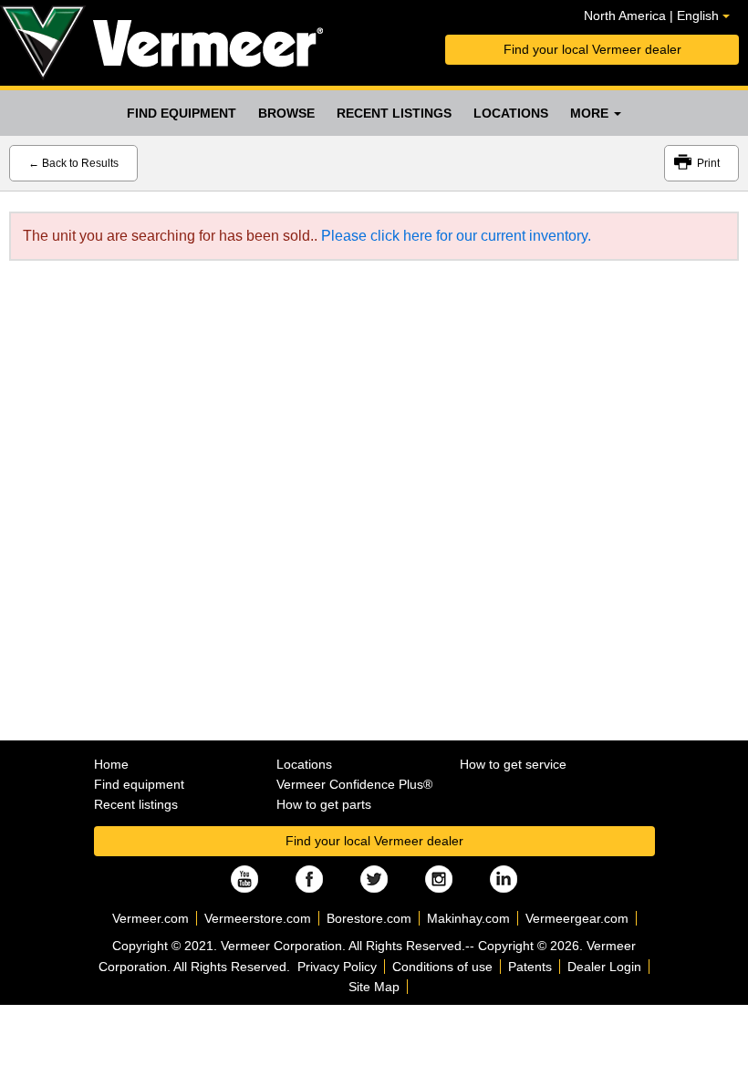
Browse (286, 113)
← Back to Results (73, 163)
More (591, 113)
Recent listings (394, 113)
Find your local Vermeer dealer (592, 49)
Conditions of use (442, 966)
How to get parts (323, 804)
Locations (510, 113)
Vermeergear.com (577, 918)
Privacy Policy (337, 966)
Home (111, 764)
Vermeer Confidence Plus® (354, 784)
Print (708, 163)
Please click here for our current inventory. (456, 235)
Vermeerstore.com (257, 918)
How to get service (513, 764)
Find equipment (181, 113)
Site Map (374, 986)
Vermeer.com (150, 918)
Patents (530, 966)
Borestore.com (369, 918)
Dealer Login (604, 966)
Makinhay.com (468, 918)
